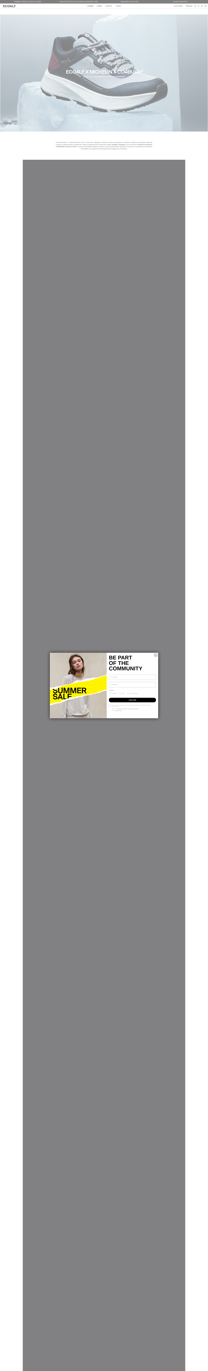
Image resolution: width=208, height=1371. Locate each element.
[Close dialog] (155, 655)
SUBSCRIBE (132, 700)
